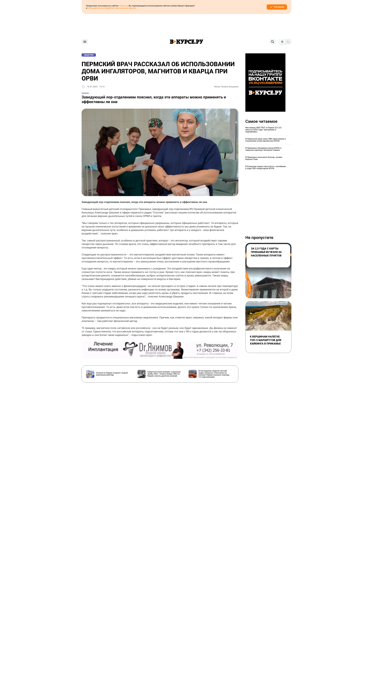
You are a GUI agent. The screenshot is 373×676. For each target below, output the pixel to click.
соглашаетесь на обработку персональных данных (112, 8)
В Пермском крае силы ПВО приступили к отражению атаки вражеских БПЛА (265, 140)
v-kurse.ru (123, 6)
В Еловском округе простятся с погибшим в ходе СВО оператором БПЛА (265, 167)
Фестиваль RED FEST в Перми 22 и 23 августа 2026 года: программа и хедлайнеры (263, 130)
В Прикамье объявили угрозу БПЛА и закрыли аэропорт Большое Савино (263, 149)
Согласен (279, 7)
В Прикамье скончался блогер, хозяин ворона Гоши (263, 158)
